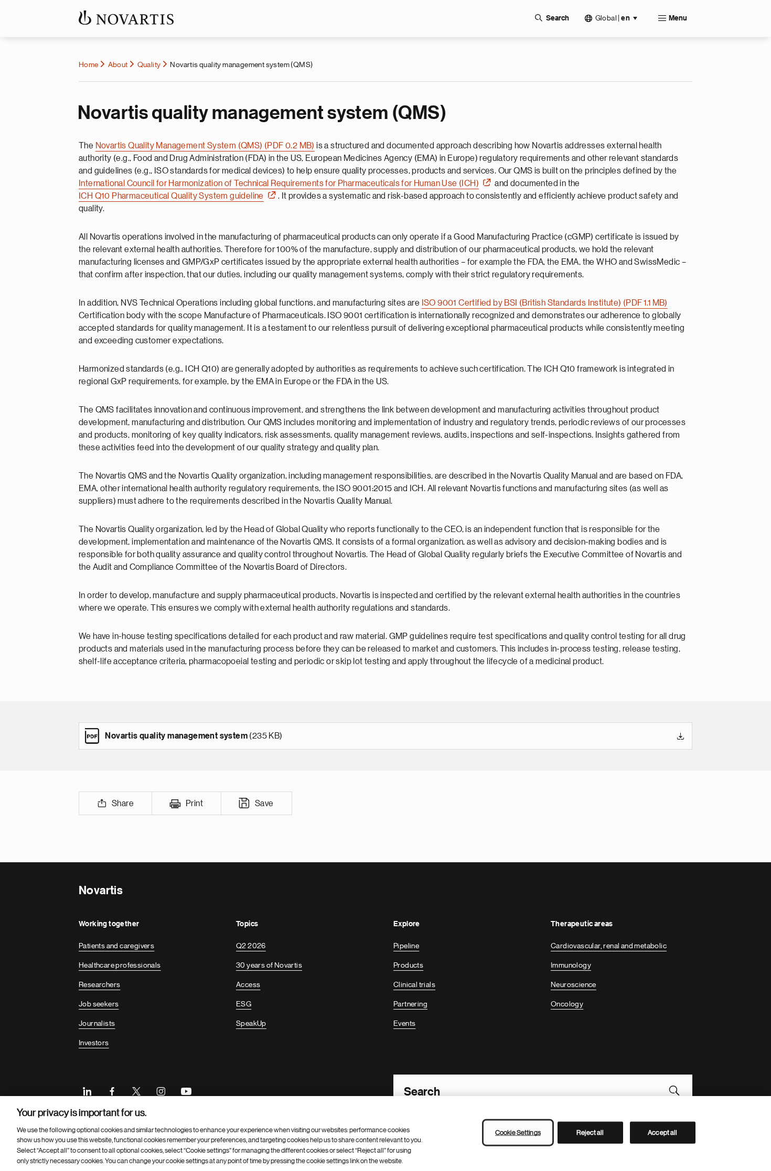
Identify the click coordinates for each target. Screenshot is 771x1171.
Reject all (590, 1132)
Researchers (99, 984)
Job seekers (99, 1003)
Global (612, 18)
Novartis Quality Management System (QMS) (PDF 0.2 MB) (205, 146)
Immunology (571, 965)
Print (194, 803)
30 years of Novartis (269, 965)
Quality (149, 64)
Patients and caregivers (116, 945)
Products (408, 965)
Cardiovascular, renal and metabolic (609, 945)
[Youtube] (185, 1090)
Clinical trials (414, 984)
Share (123, 803)
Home (89, 64)
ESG (243, 1003)
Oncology (567, 1003)
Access (248, 984)
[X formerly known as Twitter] (136, 1090)
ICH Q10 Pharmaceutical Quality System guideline (171, 196)
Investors (94, 1042)
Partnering (410, 1003)
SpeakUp (251, 1023)
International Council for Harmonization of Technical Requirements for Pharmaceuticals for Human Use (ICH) (279, 183)
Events (404, 1023)
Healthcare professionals (120, 965)
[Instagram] (161, 1090)
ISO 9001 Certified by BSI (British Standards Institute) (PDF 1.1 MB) (545, 303)
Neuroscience (573, 984)
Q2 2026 (251, 945)
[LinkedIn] (87, 1090)
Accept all (662, 1132)
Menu (678, 18)
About (118, 64)
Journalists (97, 1023)
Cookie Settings (518, 1132)
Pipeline (406, 945)
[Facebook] (111, 1090)
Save (264, 803)
